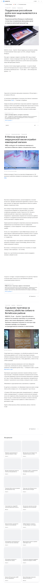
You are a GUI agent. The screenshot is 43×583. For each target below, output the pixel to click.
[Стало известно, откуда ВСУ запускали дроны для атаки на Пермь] (12, 502)
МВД (5, 178)
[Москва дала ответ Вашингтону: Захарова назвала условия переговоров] (30, 449)
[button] (21, 35)
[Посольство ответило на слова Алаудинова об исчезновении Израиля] (30, 502)
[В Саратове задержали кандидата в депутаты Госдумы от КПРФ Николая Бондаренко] (30, 555)
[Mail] (3, 1)
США (12, 100)
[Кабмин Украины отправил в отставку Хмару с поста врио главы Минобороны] (30, 520)
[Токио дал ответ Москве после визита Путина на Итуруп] (30, 484)
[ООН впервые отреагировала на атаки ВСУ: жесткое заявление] (12, 538)
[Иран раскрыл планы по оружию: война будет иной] (30, 538)
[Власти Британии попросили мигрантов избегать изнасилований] (30, 573)
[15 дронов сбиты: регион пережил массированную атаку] (12, 484)
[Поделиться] (35, 125)
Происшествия (20, 7)
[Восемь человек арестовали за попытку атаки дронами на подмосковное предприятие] (12, 467)
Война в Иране (9, 4)
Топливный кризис (22, 4)
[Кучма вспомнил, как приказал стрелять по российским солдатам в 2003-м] (12, 520)
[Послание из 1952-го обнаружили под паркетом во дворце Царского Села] (30, 467)
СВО (15, 4)
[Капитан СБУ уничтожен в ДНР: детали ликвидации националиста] (12, 573)
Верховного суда (8, 369)
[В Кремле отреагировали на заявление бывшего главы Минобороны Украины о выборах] (12, 449)
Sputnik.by (14, 7)
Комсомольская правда (15, 134)
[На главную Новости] (7, 1)
